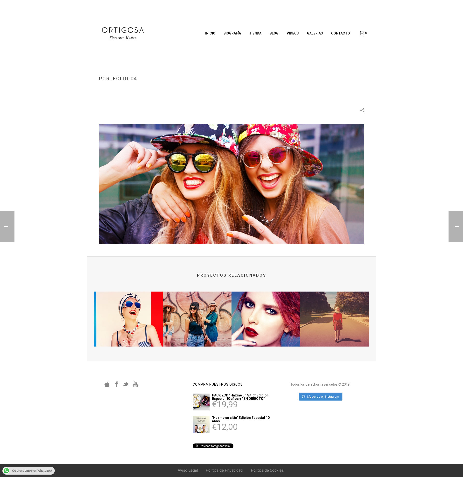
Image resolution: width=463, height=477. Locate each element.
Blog (274, 33)
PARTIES (332, 89)
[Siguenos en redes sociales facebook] (116, 386)
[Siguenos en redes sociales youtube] (135, 386)
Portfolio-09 (266, 334)
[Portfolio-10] (197, 311)
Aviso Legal (188, 470)
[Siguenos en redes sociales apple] (107, 386)
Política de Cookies (267, 470)
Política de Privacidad (224, 470)
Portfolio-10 (197, 334)
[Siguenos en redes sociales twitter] (126, 386)
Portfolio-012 (128, 334)
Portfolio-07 (335, 334)
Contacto (340, 33)
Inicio (210, 33)
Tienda (255, 33)
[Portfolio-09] (266, 311)
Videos (293, 33)
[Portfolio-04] (231, 183)
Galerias (315, 33)
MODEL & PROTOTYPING (306, 89)
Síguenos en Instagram (323, 396)
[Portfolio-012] (128, 311)
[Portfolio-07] (334, 311)
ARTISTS (280, 89)
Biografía (232, 33)
